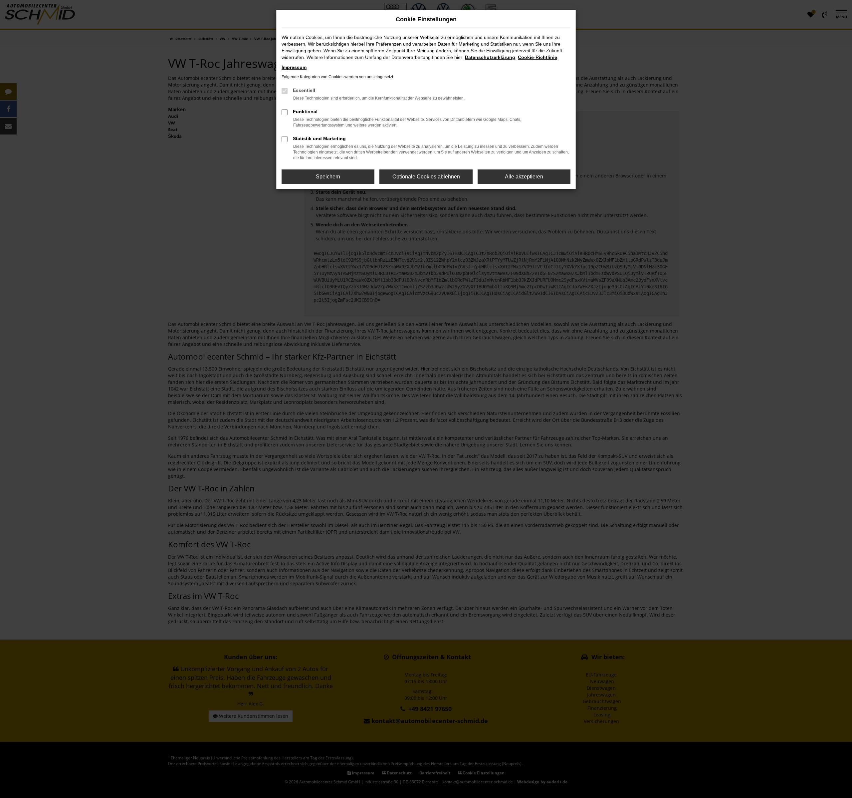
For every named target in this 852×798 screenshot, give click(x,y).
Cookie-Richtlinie (537, 57)
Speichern (328, 176)
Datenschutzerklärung (490, 57)
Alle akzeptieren (524, 176)
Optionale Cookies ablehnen (426, 176)
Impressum (294, 67)
